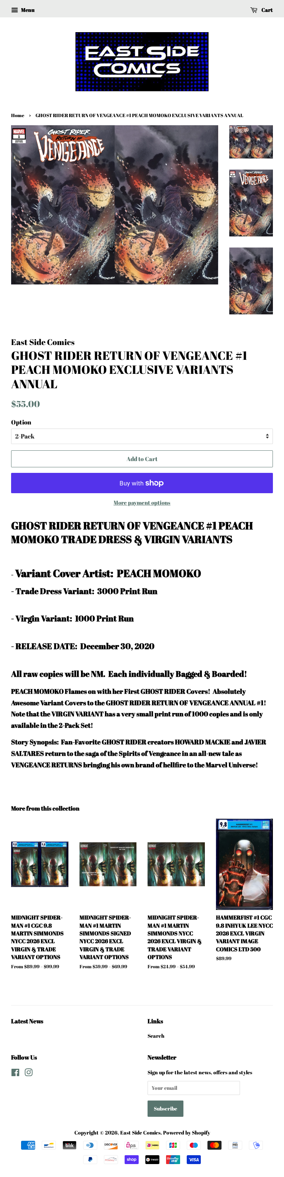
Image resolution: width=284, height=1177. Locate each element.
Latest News (27, 1021)
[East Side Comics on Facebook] (15, 1073)
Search (156, 1035)
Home (17, 115)
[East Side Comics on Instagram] (28, 1073)
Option (21, 422)
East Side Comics (140, 1132)
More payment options (142, 502)
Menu (27, 9)
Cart (266, 9)
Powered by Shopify (186, 1132)
